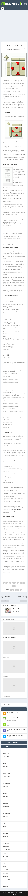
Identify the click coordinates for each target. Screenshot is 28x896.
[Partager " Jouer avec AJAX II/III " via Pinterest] (15, 583)
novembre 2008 (6, 776)
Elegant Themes (10, 892)
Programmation (10, 713)
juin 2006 (5, 859)
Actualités (9, 736)
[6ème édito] (4, 724)
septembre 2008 (6, 783)
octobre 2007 (6, 810)
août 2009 (5, 760)
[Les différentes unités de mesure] (14, 647)
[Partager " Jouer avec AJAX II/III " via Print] (15, 586)
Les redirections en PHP (12, 712)
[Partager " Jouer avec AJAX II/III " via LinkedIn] (18, 583)
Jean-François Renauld (12, 48)
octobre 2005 (6, 886)
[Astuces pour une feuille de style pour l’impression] (14, 685)
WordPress (23, 892)
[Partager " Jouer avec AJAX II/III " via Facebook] (4, 583)
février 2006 (5, 873)
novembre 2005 (6, 883)
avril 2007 (5, 826)
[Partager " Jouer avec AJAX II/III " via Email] (12, 586)
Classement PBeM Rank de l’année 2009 (15, 718)
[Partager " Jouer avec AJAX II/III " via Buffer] (20, 583)
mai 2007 (5, 823)
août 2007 (5, 816)
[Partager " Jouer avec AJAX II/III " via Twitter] (7, 583)
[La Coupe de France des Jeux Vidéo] (4, 736)
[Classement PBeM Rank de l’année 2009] (4, 718)
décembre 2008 (6, 773)
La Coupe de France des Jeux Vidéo (15, 735)
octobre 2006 (6, 846)
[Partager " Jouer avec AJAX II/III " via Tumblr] (12, 583)
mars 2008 (5, 796)
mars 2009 (5, 766)
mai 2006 (5, 863)
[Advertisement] (14, 24)
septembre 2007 (6, 813)
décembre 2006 (6, 839)
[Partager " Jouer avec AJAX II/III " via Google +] (10, 583)
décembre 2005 (6, 879)
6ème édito (9, 723)
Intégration (9, 49)
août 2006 (5, 853)
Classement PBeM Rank (11, 720)
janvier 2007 (5, 836)
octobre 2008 (6, 780)
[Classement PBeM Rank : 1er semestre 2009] (4, 730)
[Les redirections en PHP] (4, 713)
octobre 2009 (6, 756)
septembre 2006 (6, 849)
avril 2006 (5, 866)
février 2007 (5, 833)
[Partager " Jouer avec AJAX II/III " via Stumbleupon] (23, 583)
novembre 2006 (6, 843)
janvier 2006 (5, 876)
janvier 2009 (5, 770)
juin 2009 (5, 763)
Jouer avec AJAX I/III (8, 675)
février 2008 (5, 800)
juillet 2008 (5, 790)
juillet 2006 (5, 856)
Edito (8, 725)
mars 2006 (5, 869)
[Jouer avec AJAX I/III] (14, 666)
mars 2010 (5, 750)
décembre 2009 (6, 753)
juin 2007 (5, 819)
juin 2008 (5, 793)
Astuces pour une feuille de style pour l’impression (12, 694)
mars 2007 (5, 829)
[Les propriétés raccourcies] (14, 628)
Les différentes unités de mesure (11, 656)
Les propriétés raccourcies (9, 637)
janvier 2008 (5, 803)
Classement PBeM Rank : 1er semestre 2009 (16, 730)
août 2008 (5, 786)
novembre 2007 (6, 806)
